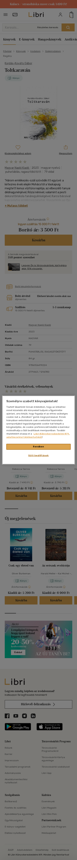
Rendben (38, 446)
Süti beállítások (38, 455)
